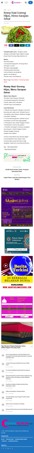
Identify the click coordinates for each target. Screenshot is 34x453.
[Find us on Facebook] (1, 448)
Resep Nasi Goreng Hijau (10, 149)
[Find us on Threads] (12, 448)
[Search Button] (26, 2)
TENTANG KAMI (9, 439)
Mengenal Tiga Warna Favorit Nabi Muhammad (19, 409)
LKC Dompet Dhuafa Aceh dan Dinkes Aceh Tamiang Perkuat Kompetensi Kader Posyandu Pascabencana (19, 356)
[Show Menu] (2, 2)
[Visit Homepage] (16, 2)
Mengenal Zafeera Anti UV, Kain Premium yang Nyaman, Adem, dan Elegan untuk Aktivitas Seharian (19, 377)
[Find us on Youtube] (8, 448)
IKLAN (2, 439)
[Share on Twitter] (16, 45)
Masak (9, 10)
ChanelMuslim (11, 431)
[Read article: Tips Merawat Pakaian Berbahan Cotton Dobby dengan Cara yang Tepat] (17, 333)
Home (5, 10)
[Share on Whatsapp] (22, 45)
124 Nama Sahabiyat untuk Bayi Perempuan (18, 370)
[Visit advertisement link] (17, 157)
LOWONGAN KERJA (13, 441)
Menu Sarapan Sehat (12, 147)
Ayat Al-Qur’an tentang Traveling (15, 404)
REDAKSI (4, 441)
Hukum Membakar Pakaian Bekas (15, 391)
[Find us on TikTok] (10, 448)
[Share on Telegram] (27, 45)
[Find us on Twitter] (3, 448)
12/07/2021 (6, 23)
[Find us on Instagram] (5, 448)
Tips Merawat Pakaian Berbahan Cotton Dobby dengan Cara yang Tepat (13, 346)
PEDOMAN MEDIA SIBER (21, 439)
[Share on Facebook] (11, 45)
